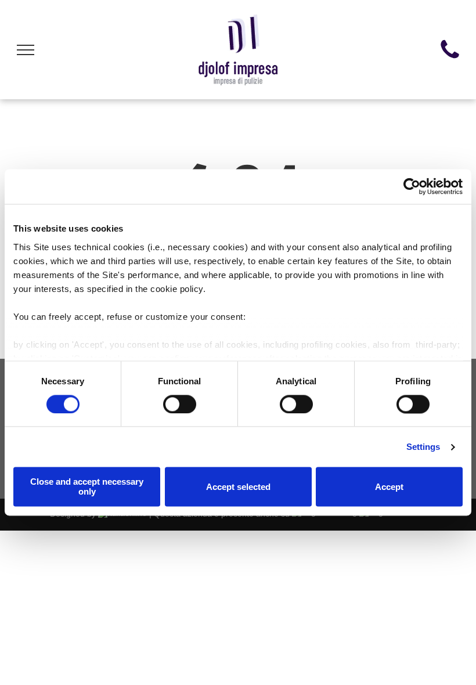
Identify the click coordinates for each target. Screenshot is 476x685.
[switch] (179, 404)
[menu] (25, 50)
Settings (423, 447)
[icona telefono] (449, 58)
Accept (389, 487)
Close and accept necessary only (86, 487)
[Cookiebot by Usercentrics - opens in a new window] (412, 186)
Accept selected (238, 487)
